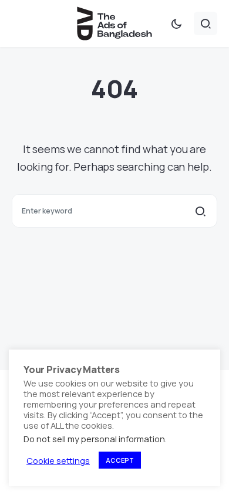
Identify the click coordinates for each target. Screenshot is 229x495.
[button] (176, 23)
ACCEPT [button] (120, 460)
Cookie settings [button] (58, 460)
